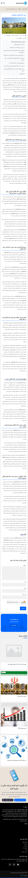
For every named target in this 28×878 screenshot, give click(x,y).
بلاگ (26, 850)
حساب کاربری (24, 852)
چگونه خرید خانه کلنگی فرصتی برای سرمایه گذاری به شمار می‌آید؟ (14, 51)
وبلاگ (19, 9)
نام (25, 582)
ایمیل (24, 588)
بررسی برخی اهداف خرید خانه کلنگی (17, 47)
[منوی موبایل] (1, 3)
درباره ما (25, 846)
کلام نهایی (22, 74)
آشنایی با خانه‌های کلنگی (19, 44)
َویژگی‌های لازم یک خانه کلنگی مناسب (16, 63)
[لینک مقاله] (14, 654)
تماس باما (25, 848)
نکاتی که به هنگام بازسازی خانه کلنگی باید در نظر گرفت (14, 59)
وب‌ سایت (24, 594)
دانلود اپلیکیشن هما (21, 800)
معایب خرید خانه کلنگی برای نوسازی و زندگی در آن (14, 66)
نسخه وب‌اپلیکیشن (8, 800)
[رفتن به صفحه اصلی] (21, 3)
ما (25, 553)
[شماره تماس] (14, 623)
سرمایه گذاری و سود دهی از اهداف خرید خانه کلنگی (14, 55)
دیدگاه (24, 565)
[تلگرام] (18, 864)
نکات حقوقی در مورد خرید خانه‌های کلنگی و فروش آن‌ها (14, 70)
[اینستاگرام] (14, 864)
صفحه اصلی (24, 9)
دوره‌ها (26, 844)
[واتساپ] (10, 864)
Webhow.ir (22, 875)
